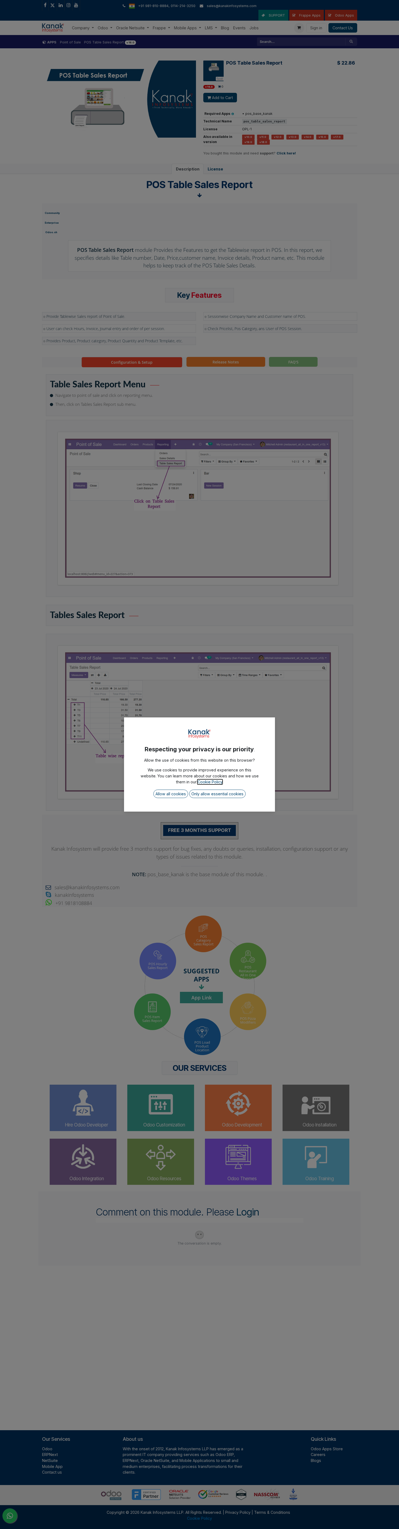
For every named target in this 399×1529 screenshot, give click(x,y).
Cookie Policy (210, 782)
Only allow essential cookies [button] (217, 794)
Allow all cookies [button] (171, 794)
